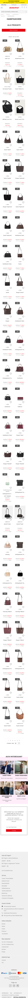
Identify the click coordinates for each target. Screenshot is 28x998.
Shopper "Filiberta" (7, 640)
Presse (3, 952)
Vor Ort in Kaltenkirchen (8, 944)
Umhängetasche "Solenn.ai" (20, 349)
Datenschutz (18, 993)
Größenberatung (6, 888)
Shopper (7, 321)
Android (4, 960)
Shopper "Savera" (20, 292)
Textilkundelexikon (6, 890)
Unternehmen (5, 947)
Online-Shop (3, 4)
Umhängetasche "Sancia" (8, 583)
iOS (2, 962)
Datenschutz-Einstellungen (10, 995)
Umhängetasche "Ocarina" (8, 493)
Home (2, 14)
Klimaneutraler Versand (10, 906)
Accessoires (15, 14)
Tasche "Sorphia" (7, 178)
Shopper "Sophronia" (19, 178)
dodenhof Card (5, 881)
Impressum (5, 993)
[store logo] (12, 7)
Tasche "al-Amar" (20, 725)
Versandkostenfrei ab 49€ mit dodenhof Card (14, 909)
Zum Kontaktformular (7, 870)
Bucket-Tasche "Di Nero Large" (20, 119)
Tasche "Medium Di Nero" (20, 89)
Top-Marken (5, 933)
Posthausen (14, 4)
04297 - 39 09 (6, 861)
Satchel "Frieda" (7, 524)
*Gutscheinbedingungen (14, 976)
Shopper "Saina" (19, 435)
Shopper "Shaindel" (7, 463)
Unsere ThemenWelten (7, 878)
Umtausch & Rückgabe (7, 898)
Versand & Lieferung (7, 895)
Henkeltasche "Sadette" (20, 235)
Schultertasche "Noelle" (20, 58)
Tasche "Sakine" (7, 149)
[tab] (13, 30)
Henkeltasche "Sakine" (20, 321)
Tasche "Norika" (7, 697)
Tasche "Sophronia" (20, 206)
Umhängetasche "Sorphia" (20, 492)
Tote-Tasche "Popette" (7, 89)
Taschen (3, 16)
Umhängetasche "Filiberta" (8, 668)
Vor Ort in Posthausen (7, 942)
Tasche (19, 264)
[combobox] (14, 11)
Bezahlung (4, 893)
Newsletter (4, 886)
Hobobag (7, 554)
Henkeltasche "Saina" (7, 435)
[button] (11, 54)
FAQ (11, 993)
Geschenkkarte (5, 883)
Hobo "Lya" (7, 58)
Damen (8, 14)
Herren (3, 926)
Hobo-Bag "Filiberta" (7, 611)
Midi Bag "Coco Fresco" (8, 119)
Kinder (3, 928)
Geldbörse (20, 406)
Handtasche (20, 378)
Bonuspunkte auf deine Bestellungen (13, 915)
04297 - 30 (5, 866)
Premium (4, 931)
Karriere (4, 949)
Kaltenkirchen (24, 4)
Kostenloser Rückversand (10, 913)
